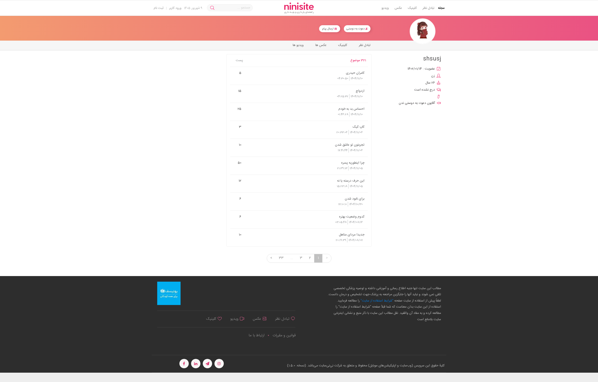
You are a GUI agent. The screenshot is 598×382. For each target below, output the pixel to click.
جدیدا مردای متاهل (351, 234)
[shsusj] (422, 31)
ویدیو (385, 8)
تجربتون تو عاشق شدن (349, 145)
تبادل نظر (428, 8)
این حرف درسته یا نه (350, 181)
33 (281, 258)
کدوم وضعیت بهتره (351, 216)
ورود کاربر (175, 8)
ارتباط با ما (256, 335)
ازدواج (360, 91)
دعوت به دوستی (355, 28)
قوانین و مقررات (284, 335)
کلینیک (412, 8)
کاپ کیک (358, 127)
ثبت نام (159, 8)
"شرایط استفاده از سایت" (376, 301)
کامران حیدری (355, 73)
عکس (398, 8)
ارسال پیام (328, 28)
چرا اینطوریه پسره (352, 163)
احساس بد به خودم (351, 109)
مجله (441, 8)
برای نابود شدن (354, 198)
